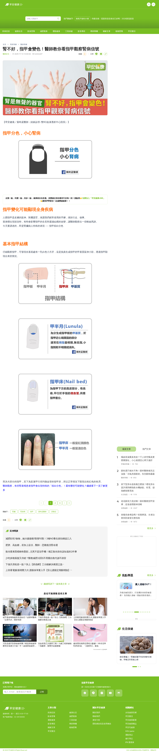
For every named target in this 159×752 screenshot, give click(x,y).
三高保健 (69, 31)
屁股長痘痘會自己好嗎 (110, 18)
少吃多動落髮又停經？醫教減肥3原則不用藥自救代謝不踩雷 (36, 558)
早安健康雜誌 (131, 723)
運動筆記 (129, 735)
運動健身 (56, 31)
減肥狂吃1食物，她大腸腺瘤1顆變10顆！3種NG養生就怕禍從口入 (39, 538)
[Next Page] (64, 503)
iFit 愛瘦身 (129, 742)
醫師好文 (6, 54)
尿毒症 (53, 512)
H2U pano (129, 731)
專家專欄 (94, 31)
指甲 (31, 512)
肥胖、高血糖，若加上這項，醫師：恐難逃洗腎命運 (32, 545)
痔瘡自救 (95, 18)
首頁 (4, 44)
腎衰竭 (22, 512)
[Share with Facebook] (101, 54)
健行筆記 (129, 738)
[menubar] (69, 31)
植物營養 (119, 31)
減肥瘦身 (43, 31)
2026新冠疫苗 (128, 18)
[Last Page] (69, 503)
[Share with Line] (96, 54)
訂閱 (42, 692)
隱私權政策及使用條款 (102, 723)
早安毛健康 (130, 727)
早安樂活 (131, 31)
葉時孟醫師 (42, 512)
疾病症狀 (6, 31)
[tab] (126, 449)
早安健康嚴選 (131, 720)
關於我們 (96, 712)
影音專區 (81, 31)
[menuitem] (6, 31)
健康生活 (18, 31)
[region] (55, 199)
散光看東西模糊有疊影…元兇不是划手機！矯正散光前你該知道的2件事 (41, 551)
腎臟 (13, 512)
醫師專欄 (23, 44)
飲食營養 (31, 31)
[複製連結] (106, 54)
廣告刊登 (96, 720)
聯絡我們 (96, 716)
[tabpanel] (136, 491)
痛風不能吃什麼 (82, 18)
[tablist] (136, 449)
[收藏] (84, 54)
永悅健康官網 (131, 712)
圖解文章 (106, 31)
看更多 (150, 528)
